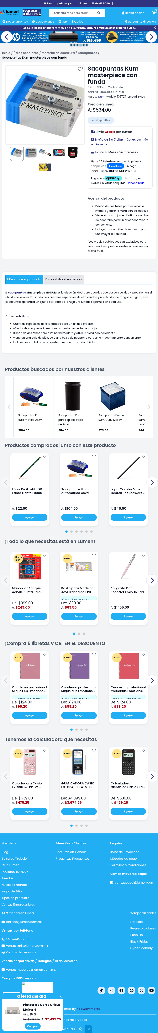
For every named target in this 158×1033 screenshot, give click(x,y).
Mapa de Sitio (12, 891)
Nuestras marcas (15, 885)
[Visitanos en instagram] (111, 990)
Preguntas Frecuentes (72, 858)
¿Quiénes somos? (15, 871)
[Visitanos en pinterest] (131, 990)
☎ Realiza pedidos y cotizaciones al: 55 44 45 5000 (76, 3)
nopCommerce (88, 1009)
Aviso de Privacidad (124, 852)
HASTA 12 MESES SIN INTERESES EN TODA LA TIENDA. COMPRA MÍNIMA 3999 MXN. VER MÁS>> (79, 28)
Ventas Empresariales (18, 904)
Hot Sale (136, 922)
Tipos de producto (15, 898)
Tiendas (7, 878)
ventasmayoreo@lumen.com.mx (31, 969)
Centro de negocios (21, 952)
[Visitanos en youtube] (151, 990)
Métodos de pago (123, 858)
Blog (5, 852)
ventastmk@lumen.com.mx (27, 946)
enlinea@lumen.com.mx (24, 922)
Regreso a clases (143, 928)
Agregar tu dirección (141, 22)
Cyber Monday (141, 948)
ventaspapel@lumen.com (134, 882)
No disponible (101, 120)
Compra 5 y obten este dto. (27, 698)
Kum (101, 97)
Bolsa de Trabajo (14, 858)
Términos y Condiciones (128, 865)
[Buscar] (99, 13)
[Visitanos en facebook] (121, 990)
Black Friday (139, 941)
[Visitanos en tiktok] (101, 990)
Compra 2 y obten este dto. (77, 599)
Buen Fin (136, 935)
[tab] (66, 531)
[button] (6, 482)
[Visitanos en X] (141, 990)
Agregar (29, 517)
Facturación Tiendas (71, 852)
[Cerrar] (155, 27)
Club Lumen (10, 865)
